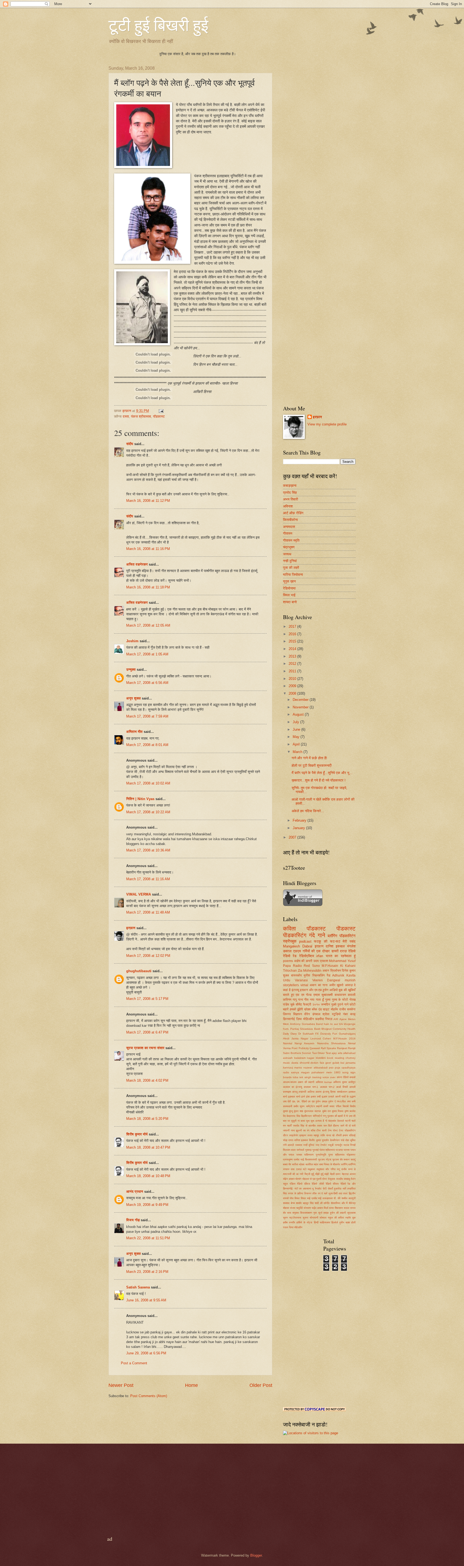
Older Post (260, 1385)
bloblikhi (321, 1057)
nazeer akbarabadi (315, 1067)
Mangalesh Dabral (297, 946)
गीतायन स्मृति (291, 540)
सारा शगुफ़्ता (293, 1212)
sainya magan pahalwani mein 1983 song (320, 1072)
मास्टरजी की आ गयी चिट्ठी (296, 1174)
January (299, 828)
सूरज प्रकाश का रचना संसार (145, 1048)
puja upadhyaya (345, 1067)
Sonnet (306, 1053)
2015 (293, 641)
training (316, 1077)
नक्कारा (298, 1145)
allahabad (349, 1053)
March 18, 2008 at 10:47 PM (148, 1147)
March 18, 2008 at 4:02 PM (147, 1080)
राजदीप (339, 1178)
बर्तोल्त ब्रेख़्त (298, 1164)
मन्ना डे (352, 1169)
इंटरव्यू (295, 990)
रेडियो (352, 951)
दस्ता (126, 416)
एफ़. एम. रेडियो (299, 1101)
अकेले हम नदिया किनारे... (308, 811)
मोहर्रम (334, 1009)
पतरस (347, 1149)
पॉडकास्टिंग (347, 935)
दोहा (347, 1140)
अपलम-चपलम (289, 1082)
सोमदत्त (323, 1217)
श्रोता (325, 1014)
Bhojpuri (326, 1028)
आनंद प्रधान (134, 1191)
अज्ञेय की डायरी (303, 961)
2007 (293, 837)
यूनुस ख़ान (289, 581)
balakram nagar (304, 1057)
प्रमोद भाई (299, 1159)
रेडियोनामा (289, 588)
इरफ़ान (319, 946)
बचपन (347, 1159)
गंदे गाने (317, 935)
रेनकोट (318, 1188)
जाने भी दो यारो (348, 1125)
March (298, 752)
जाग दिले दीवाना (331, 1125)
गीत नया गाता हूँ (314, 999)
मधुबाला (311, 1169)
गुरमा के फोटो (340, 999)
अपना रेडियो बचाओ (346, 1077)
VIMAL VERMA (138, 894)
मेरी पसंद (349, 941)
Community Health (344, 1028)
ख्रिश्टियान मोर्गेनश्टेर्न (311, 1115)
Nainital (287, 1043)
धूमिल (353, 1140)
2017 (293, 626)
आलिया (310, 1091)
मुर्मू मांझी (325, 1174)
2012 (293, 664)
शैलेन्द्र (352, 1203)
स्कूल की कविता (336, 1217)
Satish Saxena (138, 1287)
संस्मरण (307, 1207)
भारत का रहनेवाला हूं (341, 956)
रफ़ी (344, 1188)
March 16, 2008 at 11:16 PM (148, 549)
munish (350, 980)
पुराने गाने (343, 1004)
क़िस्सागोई (289, 1019)
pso (331, 1067)
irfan (319, 956)
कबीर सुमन (299, 1106)
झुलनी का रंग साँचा (305, 1130)
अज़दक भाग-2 (327, 1086)
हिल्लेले (334, 1222)
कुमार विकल (337, 1111)
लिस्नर (287, 1014)
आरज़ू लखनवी (299, 1091)
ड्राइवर (302, 1135)
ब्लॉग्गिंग (352, 1164)
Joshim (132, 641)
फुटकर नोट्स (324, 1159)
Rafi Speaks (328, 1048)
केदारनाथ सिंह (293, 1115)
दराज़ (343, 951)
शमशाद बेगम (289, 1203)
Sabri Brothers (292, 1053)
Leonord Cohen (320, 1038)
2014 (293, 649)
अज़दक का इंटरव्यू (292, 1086)
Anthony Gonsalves (302, 1023)
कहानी (319, 1106)
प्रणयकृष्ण (288, 1159)
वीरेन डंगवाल (312, 1014)
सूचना (305, 1217)
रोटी (325, 1188)
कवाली (352, 994)
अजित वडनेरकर (137, 564)
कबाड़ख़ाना (289, 486)
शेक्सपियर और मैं (339, 1203)
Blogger (256, 1555)
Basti (317, 1028)
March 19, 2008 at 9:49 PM (147, 1205)
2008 (293, 693)
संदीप (129, 444)
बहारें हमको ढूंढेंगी (293, 1009)
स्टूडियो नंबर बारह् (344, 1014)
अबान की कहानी (306, 1082)
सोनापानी (314, 1217)
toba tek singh (302, 1077)
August (299, 714)
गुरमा (328, 999)
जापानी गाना (289, 1130)
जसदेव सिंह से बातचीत (304, 1125)
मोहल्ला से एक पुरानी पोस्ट (314, 1178)
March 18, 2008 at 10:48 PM (148, 1176)
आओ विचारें (342, 1086)
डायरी (335, 951)
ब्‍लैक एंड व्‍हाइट (320, 1009)
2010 (293, 679)
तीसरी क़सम (342, 1135)
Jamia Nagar (299, 1038)
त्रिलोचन (335, 970)
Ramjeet (342, 1048)
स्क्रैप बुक (350, 1217)
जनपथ (287, 554)
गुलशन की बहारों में (336, 1115)
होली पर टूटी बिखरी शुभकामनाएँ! (312, 766)
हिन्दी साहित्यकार (322, 1222)
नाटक (346, 1145)
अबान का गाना (319, 985)
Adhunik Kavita (344, 975)
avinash (288, 1057)
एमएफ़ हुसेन (327, 1101)
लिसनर (307, 1193)
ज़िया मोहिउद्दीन (305, 1019)
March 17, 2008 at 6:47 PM (147, 1032)
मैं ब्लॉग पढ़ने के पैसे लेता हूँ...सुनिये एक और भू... (322, 773)
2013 (293, 656)
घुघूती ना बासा (298, 1120)
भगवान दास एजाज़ (292, 1169)
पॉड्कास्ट (351, 1154)
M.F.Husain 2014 (344, 1038)
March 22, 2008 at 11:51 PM (148, 1238)
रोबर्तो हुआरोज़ (335, 1188)
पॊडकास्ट (346, 928)
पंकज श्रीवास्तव (141, 416)
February (300, 820)
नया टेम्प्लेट (321, 1145)
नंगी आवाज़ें (288, 1145)
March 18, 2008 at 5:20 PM (147, 1119)
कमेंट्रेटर (310, 1106)
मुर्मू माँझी (315, 1174)
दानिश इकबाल (335, 946)
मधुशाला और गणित (326, 1169)
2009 (293, 686)
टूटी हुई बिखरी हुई (158, 24)
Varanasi (301, 980)
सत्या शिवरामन (336, 1207)
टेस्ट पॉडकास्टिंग (347, 1130)
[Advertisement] (319, 146)
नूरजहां (315, 1149)
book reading (335, 1057)
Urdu (286, 980)
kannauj (288, 1067)
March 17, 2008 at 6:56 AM (147, 683)
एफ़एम (297, 951)
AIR (336, 1019)
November (301, 707)
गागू (295, 999)
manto (298, 1067)
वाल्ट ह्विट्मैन (349, 1193)
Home (191, 1385)
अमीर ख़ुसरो (336, 985)
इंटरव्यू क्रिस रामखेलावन (335, 1091)
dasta (294, 1062)
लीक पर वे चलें (319, 1193)
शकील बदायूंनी (349, 1198)
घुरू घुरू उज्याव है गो (316, 1120)
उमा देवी (287, 1101)
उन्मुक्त (131, 669)
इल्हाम (324, 1096)
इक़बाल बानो (294, 1096)
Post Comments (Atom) (148, 1396)
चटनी (347, 1120)
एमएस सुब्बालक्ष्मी (323, 994)
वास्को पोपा (288, 1198)
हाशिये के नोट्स (304, 1222)
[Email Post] (161, 411)
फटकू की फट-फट (327, 941)
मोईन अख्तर (289, 1178)
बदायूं (353, 1159)
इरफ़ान (130, 928)
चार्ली (289, 1125)
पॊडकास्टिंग (294, 935)
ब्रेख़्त (307, 1009)
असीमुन (352, 1082)
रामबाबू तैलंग (350, 1178)
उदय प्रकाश (320, 961)
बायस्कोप (296, 975)
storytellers (291, 985)
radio (286, 1072)
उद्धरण (353, 1096)
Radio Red (301, 965)
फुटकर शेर (337, 1159)
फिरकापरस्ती (311, 1159)
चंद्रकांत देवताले (336, 1120)
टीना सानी (321, 1130)
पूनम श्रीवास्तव (336, 1154)
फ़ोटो (353, 1004)
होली (353, 1222)
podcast (305, 941)
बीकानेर (336, 1164)
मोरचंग (298, 1178)
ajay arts (337, 1053)
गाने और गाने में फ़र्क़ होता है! (309, 758)
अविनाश (288, 506)
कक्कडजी (287, 1106)
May (296, 737)
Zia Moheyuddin (310, 970)
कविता (289, 928)
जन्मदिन (325, 1004)
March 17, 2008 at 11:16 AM (148, 879)
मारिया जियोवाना (293, 575)
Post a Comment (134, 1363)
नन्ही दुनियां (290, 561)
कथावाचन (340, 994)
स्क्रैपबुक (289, 941)
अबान (325, 970)
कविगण (287, 999)
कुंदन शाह (298, 1111)
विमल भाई (289, 595)
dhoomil (304, 1062)
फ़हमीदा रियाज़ (323, 1019)
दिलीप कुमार (315, 1140)
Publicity (304, 1048)
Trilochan (290, 970)
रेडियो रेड (289, 956)
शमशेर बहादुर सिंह (304, 1203)
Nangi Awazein (304, 1043)
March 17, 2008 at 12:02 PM (148, 956)
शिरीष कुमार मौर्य (137, 1134)
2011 (293, 671)
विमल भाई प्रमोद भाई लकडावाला (317, 1198)
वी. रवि (337, 1198)
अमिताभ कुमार (340, 1082)
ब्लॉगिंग (332, 935)
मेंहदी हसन (335, 1174)
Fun (334, 1033)
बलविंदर (309, 1164)
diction (314, 1062)
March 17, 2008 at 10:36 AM (148, 850)
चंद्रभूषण (289, 547)
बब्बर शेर (287, 1164)
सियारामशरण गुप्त (308, 1212)
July (296, 722)
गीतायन (287, 533)
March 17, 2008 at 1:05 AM (147, 654)
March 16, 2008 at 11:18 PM (148, 587)
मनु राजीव (342, 1169)
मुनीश (307, 975)
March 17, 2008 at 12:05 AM (148, 625)
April (297, 744)
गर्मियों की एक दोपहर (316, 951)
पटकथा (339, 1149)
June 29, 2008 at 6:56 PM (146, 1353)
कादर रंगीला (335, 1106)
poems (288, 961)
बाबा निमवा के (325, 1164)
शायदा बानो (290, 602)
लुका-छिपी (333, 1193)
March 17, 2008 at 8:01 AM (147, 745)
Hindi (286, 1038)
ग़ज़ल (285, 1227)
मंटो (304, 1169)
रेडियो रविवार (332, 1183)
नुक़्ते (333, 1004)
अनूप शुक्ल (133, 698)
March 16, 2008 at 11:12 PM (148, 501)
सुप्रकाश (351, 1212)
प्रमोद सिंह (290, 493)
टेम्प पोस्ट (333, 1130)
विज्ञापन (297, 1014)
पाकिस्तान (309, 1154)
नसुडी (331, 1145)
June (297, 729)
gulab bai (338, 1062)
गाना (300, 999)
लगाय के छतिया (295, 1193)
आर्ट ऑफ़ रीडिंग (293, 513)
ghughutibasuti (138, 971)
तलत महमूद (313, 1135)
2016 (293, 634)
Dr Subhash (306, 1033)
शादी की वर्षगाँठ (322, 1203)
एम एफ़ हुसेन (314, 1101)
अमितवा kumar (324, 1082)
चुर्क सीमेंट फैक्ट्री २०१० (305, 1004)
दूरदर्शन (325, 1140)
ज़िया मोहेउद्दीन (295, 1227)
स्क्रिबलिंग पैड (321, 975)
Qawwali (315, 1048)
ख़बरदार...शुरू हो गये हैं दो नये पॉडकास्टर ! (319, 780)
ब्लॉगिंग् (344, 1164)
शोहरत (286, 1207)
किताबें (346, 1106)
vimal (304, 985)
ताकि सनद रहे (327, 1135)
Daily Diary (290, 1033)
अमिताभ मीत (134, 732)
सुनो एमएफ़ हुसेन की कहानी (332, 1212)
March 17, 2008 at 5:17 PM (147, 999)
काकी (325, 1106)
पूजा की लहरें (291, 568)
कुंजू (291, 1111)
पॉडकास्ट (159, 416)
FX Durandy (323, 1033)
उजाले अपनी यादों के (338, 1096)
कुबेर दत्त (326, 1111)
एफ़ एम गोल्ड (303, 994)
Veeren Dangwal (326, 980)
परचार (299, 1154)
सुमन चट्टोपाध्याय (292, 1217)
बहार (316, 1164)
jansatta (351, 1062)
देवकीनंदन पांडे (337, 1140)
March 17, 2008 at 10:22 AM (148, 812)
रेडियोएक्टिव (306, 956)
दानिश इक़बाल (301, 1140)
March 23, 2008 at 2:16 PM (147, 1272)
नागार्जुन (338, 1145)
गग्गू (324, 1115)
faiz (322, 1062)
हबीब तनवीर (289, 1222)
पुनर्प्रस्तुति (321, 1154)
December (301, 700)
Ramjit (352, 1048)
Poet (295, 1048)
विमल (297, 1198)
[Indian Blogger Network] (302, 905)
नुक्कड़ (308, 1149)
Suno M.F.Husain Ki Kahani (334, 965)
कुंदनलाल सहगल (312, 1111)
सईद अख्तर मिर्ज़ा (320, 1207)
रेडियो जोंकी (318, 1183)
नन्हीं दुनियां (308, 1145)
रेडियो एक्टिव (303, 1183)
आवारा (318, 1091)
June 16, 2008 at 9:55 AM (146, 1300)
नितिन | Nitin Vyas (140, 799)
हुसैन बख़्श (344, 1222)
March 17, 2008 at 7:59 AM (147, 716)
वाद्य (340, 1193)
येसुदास (331, 1178)
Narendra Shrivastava (331, 1043)
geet (328, 1062)
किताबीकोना (290, 520)
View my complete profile (327, 424)
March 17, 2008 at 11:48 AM (148, 912)
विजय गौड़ (133, 1220)
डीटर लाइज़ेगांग (290, 1135)
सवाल (346, 1207)
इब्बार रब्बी (316, 1096)
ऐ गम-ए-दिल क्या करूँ (345, 1101)
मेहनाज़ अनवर (349, 1174)
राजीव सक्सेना (347, 1009)
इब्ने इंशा (305, 1096)
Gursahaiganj (347, 1033)
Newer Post (120, 1385)
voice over (328, 1077)
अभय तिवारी (290, 499)
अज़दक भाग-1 (311, 1086)
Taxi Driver (318, 1053)
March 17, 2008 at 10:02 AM (148, 783)
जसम (319, 1125)
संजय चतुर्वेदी (296, 1207)
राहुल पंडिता (289, 1183)
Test (328, 1053)
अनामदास (289, 527)
